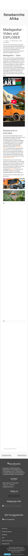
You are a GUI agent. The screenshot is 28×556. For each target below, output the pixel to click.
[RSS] (18, 496)
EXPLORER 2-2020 (9, 157)
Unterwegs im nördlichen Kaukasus (11, 468)
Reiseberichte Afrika (12, 448)
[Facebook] (9, 496)
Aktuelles (16, 464)
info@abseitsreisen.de (8, 486)
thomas (7, 40)
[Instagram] (12, 496)
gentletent (12, 169)
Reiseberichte (6, 448)
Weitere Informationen (17, 554)
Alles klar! (7, 554)
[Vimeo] (15, 496)
